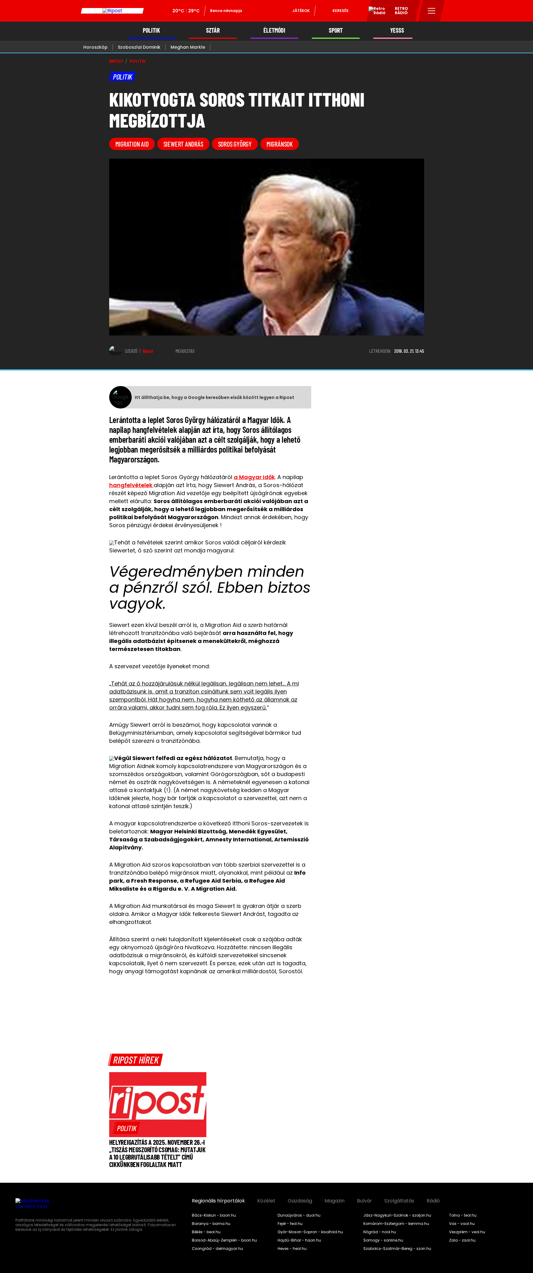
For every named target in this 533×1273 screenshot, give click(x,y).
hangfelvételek (131, 485)
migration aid (132, 144)
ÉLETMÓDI (274, 30)
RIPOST (116, 61)
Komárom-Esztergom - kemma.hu (396, 1223)
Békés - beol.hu (206, 1232)
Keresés (341, 10)
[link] (126, 1128)
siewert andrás (183, 144)
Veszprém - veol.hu (467, 1232)
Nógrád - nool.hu (379, 1232)
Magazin (334, 1201)
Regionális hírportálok (218, 1201)
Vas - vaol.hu (462, 1223)
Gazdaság (300, 1201)
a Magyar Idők (254, 477)
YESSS (397, 30)
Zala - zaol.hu (462, 1240)
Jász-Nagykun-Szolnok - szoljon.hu (397, 1215)
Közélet (266, 1201)
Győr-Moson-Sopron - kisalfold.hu (310, 1232)
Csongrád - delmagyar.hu (217, 1248)
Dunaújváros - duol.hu (299, 1215)
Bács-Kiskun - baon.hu (214, 1215)
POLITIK (151, 30)
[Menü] (432, 11)
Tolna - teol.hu (463, 1215)
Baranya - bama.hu (211, 1223)
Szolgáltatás (399, 1201)
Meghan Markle (188, 47)
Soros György (235, 144)
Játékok (301, 10)
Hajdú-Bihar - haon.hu (299, 1240)
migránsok (279, 144)
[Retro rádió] (374, 11)
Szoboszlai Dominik (139, 47)
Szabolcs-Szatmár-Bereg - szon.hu (397, 1248)
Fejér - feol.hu (290, 1223)
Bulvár (364, 1201)
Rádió (433, 1201)
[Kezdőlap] (112, 11)
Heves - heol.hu (292, 1248)
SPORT (336, 30)
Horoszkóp (95, 47)
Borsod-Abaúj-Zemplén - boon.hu (224, 1240)
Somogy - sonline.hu (383, 1240)
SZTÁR (213, 30)
